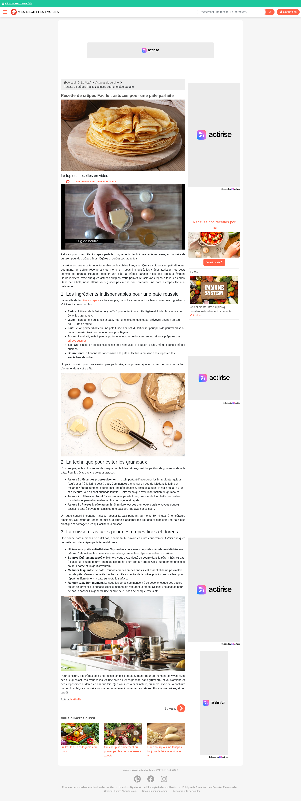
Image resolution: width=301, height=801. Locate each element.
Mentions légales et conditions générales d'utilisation (148, 787)
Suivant (170, 708)
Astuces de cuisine (107, 82)
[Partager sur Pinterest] (137, 780)
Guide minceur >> (18, 3)
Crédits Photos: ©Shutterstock (120, 791)
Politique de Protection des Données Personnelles (209, 787)
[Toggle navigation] (5, 12)
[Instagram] (164, 780)
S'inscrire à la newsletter (186, 791)
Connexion (289, 11)
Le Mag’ (86, 82)
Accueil (71, 82)
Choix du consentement (155, 791)
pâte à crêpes (90, 300)
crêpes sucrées (77, 340)
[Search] (270, 12)
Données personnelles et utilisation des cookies (88, 787)
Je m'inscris (213, 262)
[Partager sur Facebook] (151, 780)
